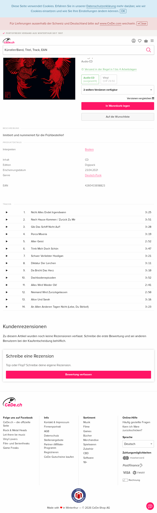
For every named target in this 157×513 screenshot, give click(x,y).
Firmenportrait (52, 426)
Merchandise (91, 440)
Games (87, 431)
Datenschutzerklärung (101, 6)
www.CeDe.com (110, 23)
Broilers (89, 149)
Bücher (87, 435)
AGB (46, 431)
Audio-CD (90, 79)
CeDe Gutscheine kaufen (59, 457)
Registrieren (51, 452)
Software (88, 457)
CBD (86, 453)
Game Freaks (11, 448)
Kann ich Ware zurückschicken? (132, 428)
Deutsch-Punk (93, 175)
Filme (86, 426)
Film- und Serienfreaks (16, 443)
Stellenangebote (53, 440)
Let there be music (14, 434)
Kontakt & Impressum (56, 422)
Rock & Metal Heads (15, 430)
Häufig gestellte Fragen (136, 422)
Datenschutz (51, 435)
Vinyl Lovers (10, 439)
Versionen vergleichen (139, 98)
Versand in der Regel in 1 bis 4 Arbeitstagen (111, 69)
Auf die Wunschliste (118, 116)
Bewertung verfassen (78, 374)
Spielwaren (89, 444)
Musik (86, 422)
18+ (85, 462)
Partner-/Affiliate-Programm (54, 446)
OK (123, 11)
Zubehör (88, 448)
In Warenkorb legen (118, 105)
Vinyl (109, 79)
